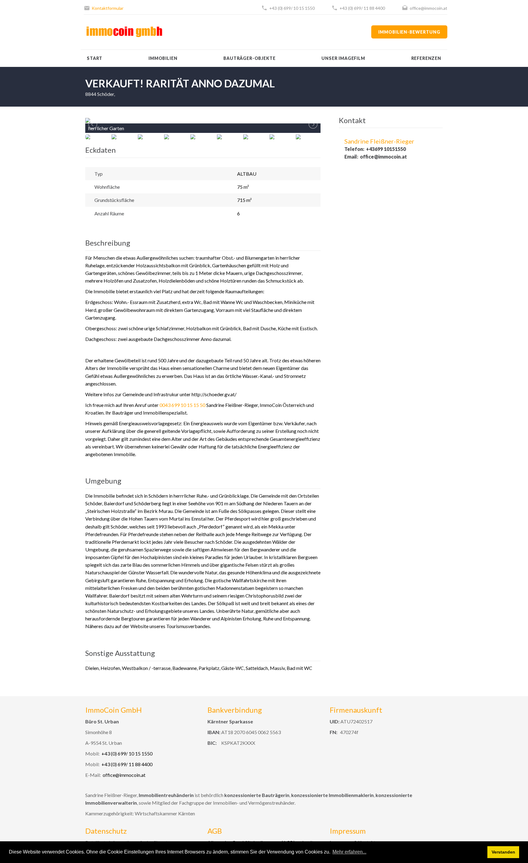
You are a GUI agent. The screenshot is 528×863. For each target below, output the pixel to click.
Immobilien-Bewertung (409, 32)
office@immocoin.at (428, 8)
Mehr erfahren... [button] (349, 851)
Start (94, 58)
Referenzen (426, 58)
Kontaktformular (107, 8)
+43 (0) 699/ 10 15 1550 (292, 8)
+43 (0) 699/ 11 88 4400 (362, 8)
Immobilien (162, 58)
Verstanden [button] (503, 852)
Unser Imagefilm (343, 58)
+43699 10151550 (386, 149)
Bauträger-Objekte (249, 58)
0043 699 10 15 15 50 (182, 405)
